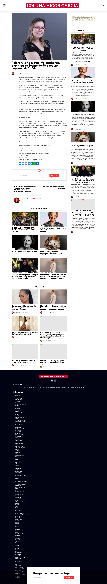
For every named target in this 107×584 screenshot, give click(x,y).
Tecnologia (17, 410)
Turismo (17, 405)
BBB (16, 564)
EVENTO (17, 506)
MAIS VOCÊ (17, 462)
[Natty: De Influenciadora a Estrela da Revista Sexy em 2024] (25, 323)
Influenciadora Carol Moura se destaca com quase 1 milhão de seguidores (52, 362)
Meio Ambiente (18, 461)
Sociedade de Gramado (20, 412)
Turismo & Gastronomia (20, 404)
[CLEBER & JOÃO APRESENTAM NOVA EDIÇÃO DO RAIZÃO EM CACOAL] (25, 219)
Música (16, 456)
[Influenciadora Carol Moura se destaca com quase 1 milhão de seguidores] (53, 351)
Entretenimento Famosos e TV (22, 514)
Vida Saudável (18, 395)
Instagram (17, 469)
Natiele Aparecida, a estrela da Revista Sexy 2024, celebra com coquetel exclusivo (24, 307)
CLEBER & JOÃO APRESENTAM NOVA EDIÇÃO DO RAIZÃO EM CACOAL (23, 229)
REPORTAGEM (18, 433)
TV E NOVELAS (18, 398)
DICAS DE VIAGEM (19, 525)
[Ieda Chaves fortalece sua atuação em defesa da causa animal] (53, 242)
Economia (17, 522)
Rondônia (17, 423)
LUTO (42, 225)
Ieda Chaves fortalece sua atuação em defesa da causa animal (51, 253)
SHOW (13, 225)
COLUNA (17, 548)
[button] (103, 5)
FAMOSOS (17, 496)
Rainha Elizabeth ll (19, 436)
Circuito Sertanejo (19, 549)
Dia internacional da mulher (21, 528)
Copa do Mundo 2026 (20, 547)
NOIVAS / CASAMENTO (20, 447)
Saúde (16, 418)
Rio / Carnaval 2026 (19, 428)
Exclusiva (17, 503)
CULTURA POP (18, 539)
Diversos (17, 523)
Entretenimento (18, 516)
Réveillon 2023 (18, 431)
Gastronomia (18, 482)
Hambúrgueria (18, 477)
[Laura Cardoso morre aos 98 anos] (25, 242)
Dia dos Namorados (19, 533)
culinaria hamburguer (20, 544)
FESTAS (16, 490)
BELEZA (16, 563)
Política (16, 437)
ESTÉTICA (17, 507)
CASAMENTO (18, 554)
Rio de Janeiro (18, 427)
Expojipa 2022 (18, 498)
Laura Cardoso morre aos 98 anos (24, 251)
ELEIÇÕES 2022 (18, 519)
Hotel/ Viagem (18, 472)
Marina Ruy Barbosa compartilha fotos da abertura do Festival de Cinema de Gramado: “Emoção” (53, 276)
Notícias (83, 142)
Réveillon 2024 (18, 430)
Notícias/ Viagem (19, 443)
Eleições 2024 (18, 517)
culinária (17, 545)
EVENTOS (17, 504)
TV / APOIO (17, 401)
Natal (16, 453)
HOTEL (16, 474)
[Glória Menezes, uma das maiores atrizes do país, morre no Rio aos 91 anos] (53, 219)
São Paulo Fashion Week (20, 420)
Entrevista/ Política (19, 512)
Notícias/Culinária (19, 442)
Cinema (16, 551)
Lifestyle (17, 466)
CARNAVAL (17, 555)
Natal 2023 (17, 452)
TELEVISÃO (17, 408)
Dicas (16, 526)
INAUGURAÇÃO (18, 471)
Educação (17, 520)
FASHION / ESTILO (19, 494)
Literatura (17, 465)
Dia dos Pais (17, 529)
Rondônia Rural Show (20, 421)
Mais (89, 61)
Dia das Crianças (18, 535)
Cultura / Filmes (18, 541)
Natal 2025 (17, 450)
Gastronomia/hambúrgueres (21, 481)
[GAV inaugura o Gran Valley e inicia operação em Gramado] (25, 351)
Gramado (17, 478)
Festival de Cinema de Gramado (19, 272)
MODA (16, 459)
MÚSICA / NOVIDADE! (20, 455)
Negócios (17, 449)
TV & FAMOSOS (18, 399)
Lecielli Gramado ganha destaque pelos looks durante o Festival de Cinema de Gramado (25, 276)
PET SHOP (17, 439)
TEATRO (17, 411)
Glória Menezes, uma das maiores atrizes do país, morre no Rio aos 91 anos (53, 230)
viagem (16, 396)
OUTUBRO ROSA (18, 440)
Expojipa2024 (18, 497)
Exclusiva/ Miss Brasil (20, 501)
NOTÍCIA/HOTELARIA (20, 446)
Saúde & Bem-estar (19, 417)
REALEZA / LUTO (19, 434)
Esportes (17, 509)
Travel (16, 407)
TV (15, 402)
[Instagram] (52, 380)
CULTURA (17, 542)
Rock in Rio (17, 426)
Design (16, 536)
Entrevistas (17, 510)
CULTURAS (17, 538)
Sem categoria (18, 415)
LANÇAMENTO (18, 468)
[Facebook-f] (55, 380)
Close (105, 572)
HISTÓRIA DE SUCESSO (20, 475)
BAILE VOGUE (18, 566)
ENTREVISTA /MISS (19, 513)
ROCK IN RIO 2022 (19, 424)
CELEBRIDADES (18, 552)
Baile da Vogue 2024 (19, 567)
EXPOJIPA (17, 500)
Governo (17, 480)
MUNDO (16, 458)
